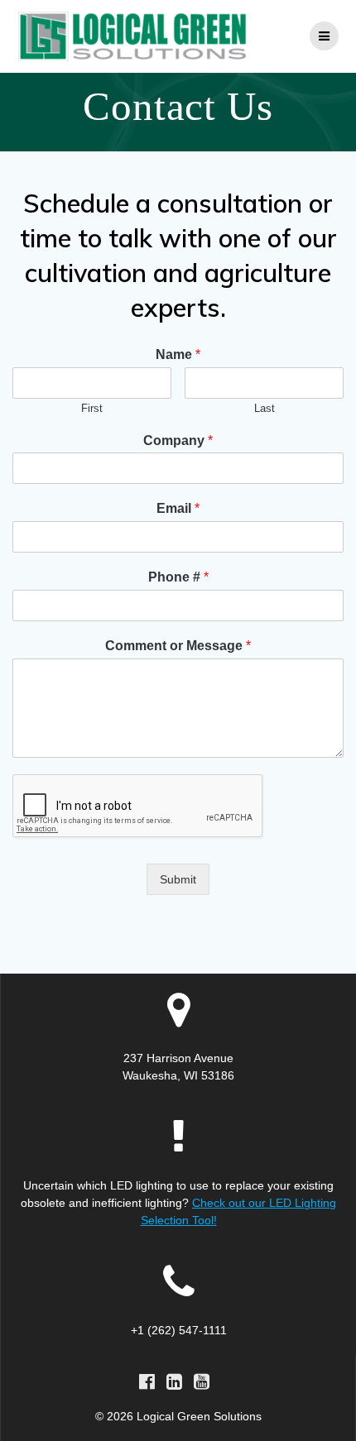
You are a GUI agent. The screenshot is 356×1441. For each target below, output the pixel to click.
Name (178, 354)
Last (264, 408)
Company (178, 440)
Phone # (178, 577)
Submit (178, 879)
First (92, 408)
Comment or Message (178, 646)
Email (178, 508)
